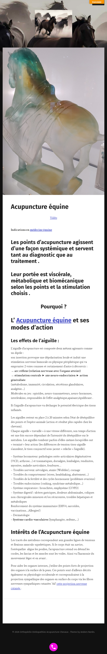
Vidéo (53, 218)
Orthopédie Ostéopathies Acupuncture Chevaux (44, 632)
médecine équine (41, 230)
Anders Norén (87, 632)
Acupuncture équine (43, 320)
